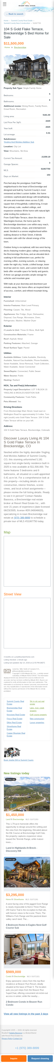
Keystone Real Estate (16, 715)
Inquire (13, 1058)
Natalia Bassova (15, 1033)
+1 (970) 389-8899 (27, 1048)
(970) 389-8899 (22, 517)
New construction (37, 719)
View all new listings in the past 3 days (26, 1014)
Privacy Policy (7, 1039)
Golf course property (38, 715)
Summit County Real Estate (22, 21)
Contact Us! (17, 1039)
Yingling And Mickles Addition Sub (19, 142)
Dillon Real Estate (14, 722)
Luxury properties (37, 722)
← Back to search (14, 14)
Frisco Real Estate (14, 719)
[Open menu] (4, 4)
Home (6, 21)
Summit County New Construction (17, 23)
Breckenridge (20, 47)
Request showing (40, 1058)
